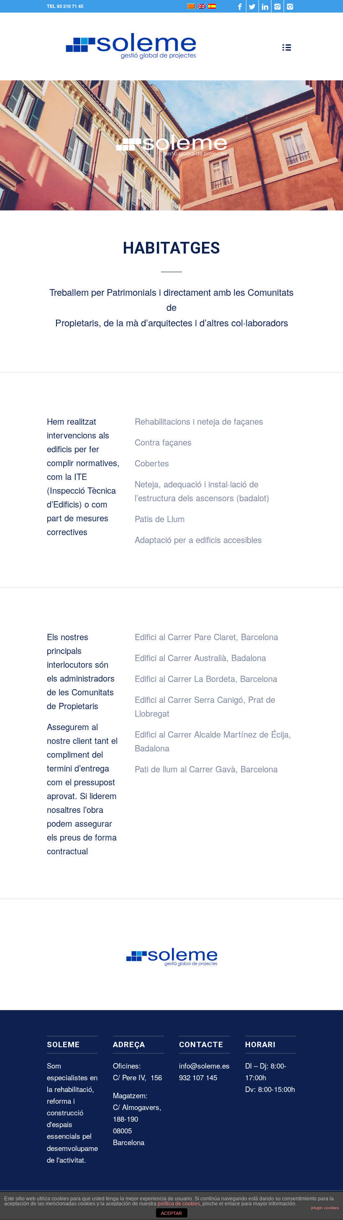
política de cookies (179, 1204)
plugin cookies (325, 1207)
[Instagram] (277, 6)
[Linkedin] (265, 6)
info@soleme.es (204, 1065)
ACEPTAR (171, 1213)
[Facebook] (240, 6)
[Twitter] (252, 6)
